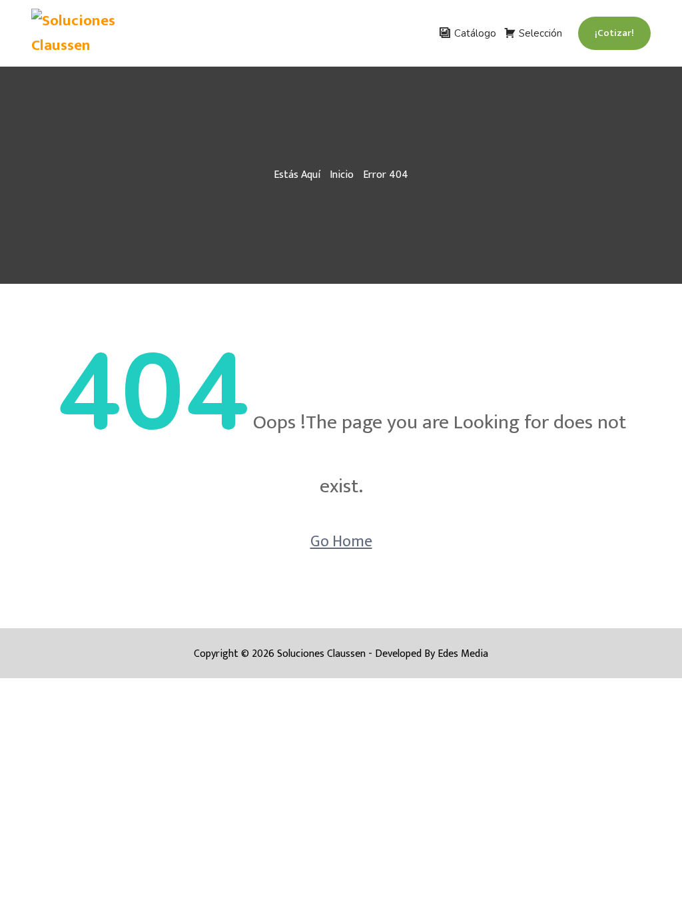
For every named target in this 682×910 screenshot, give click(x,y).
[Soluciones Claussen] (101, 33)
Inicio (342, 175)
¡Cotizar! (614, 33)
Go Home (341, 541)
